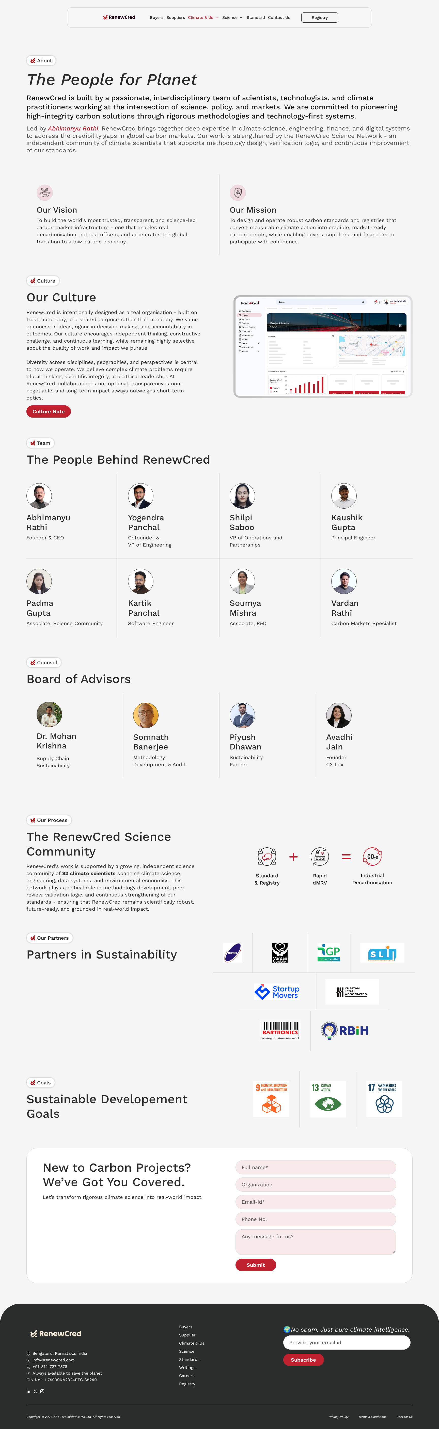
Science (186, 1351)
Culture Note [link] (49, 411)
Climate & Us (191, 1343)
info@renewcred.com (54, 1360)
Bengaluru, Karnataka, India (60, 1353)
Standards (189, 1359)
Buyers (185, 1326)
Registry (187, 1383)
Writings (187, 1367)
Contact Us (405, 1417)
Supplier (187, 1335)
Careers (186, 1375)
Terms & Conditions (372, 1417)
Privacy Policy (338, 1417)
